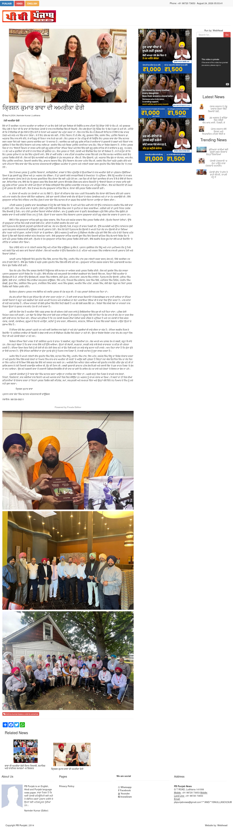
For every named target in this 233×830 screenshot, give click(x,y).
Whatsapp (126, 787)
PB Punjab (21, 825)
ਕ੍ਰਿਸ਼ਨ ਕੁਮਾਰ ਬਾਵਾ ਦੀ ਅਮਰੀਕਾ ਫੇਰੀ (67, 768)
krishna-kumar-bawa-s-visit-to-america (21, 714)
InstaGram (126, 796)
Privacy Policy (66, 786)
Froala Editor (74, 407)
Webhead (222, 825)
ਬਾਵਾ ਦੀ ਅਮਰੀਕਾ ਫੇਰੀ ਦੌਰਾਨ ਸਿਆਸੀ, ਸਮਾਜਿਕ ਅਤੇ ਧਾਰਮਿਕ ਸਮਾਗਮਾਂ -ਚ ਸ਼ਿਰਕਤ (25, 767)
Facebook (125, 790)
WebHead (217, 30)
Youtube (125, 793)
